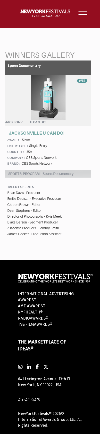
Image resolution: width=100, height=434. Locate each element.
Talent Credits (20, 187)
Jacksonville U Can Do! (25, 122)
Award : (13, 140)
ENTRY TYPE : (17, 146)
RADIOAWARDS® (33, 318)
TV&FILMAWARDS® (35, 324)
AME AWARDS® (31, 306)
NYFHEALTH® (30, 312)
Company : (16, 158)
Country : (15, 152)
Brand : (13, 163)
